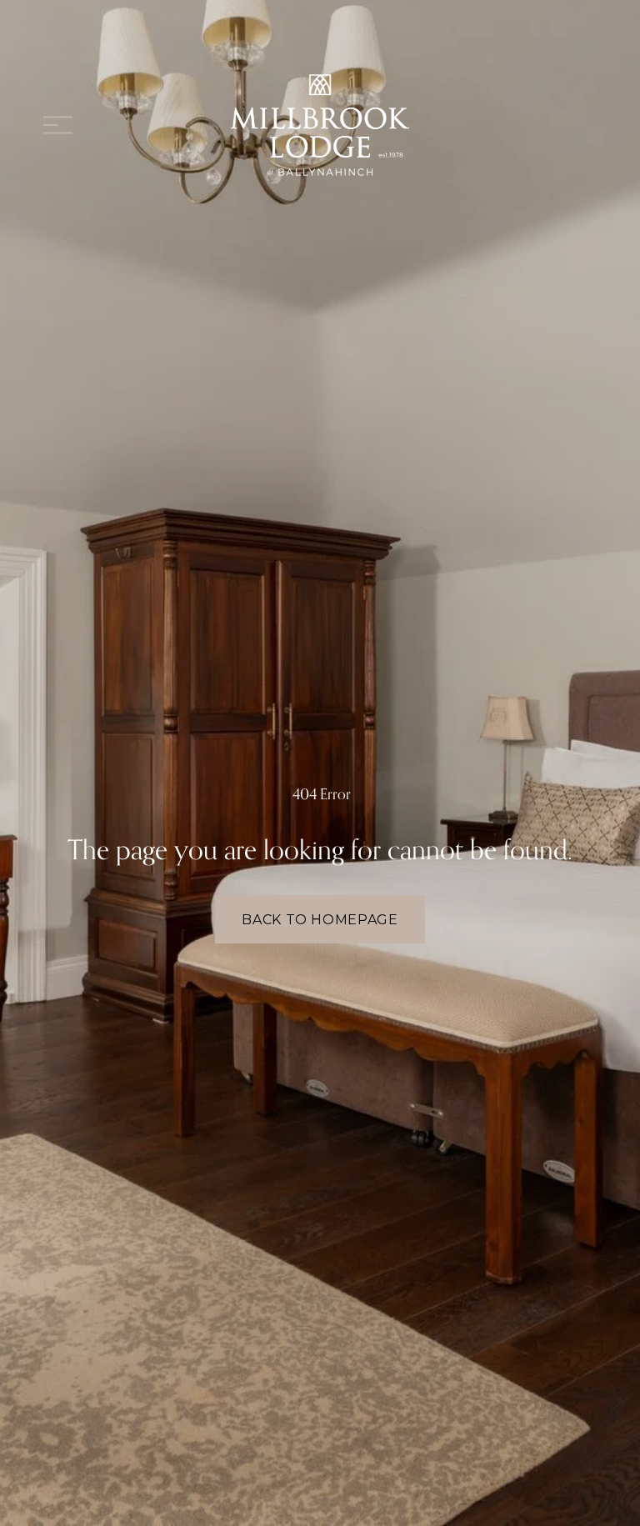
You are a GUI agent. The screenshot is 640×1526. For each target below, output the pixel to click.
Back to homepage (320, 920)
